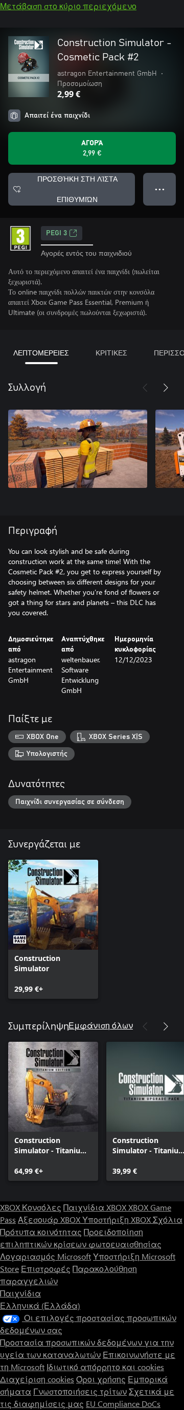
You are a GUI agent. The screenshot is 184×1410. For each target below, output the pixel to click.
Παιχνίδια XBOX (95, 1207)
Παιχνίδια (20, 1293)
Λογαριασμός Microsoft (45, 1256)
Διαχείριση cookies (37, 1379)
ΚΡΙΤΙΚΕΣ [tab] (111, 352)
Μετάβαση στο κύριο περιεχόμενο (68, 6)
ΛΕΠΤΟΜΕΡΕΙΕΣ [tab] (41, 352)
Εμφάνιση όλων (100, 1025)
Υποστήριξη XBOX (117, 1219)
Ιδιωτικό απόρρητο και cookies (105, 1366)
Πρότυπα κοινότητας (41, 1231)
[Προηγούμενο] (145, 388)
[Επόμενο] (165, 388)
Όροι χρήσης (101, 1379)
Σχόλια (167, 1219)
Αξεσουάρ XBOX (50, 1219)
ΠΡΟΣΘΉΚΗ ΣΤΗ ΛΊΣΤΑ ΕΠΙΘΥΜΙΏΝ (77, 189)
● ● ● (160, 189)
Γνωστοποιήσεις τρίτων (80, 1391)
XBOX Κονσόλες (30, 1207)
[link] (53, 929)
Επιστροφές (46, 1268)
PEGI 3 (56, 233)
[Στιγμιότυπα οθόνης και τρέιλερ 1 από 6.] (77, 449)
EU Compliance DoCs (123, 1403)
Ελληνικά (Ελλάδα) (40, 1305)
